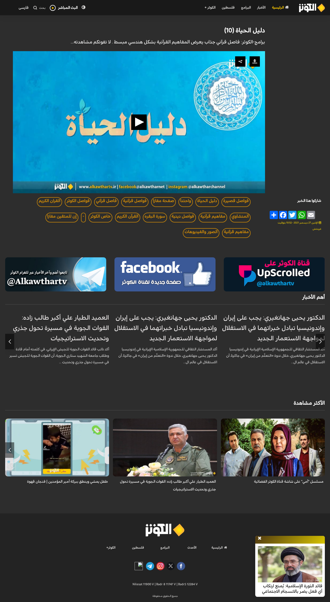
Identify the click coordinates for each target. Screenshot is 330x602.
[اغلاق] (259, 538)
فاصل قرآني (106, 201)
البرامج (246, 7)
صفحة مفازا (163, 201)
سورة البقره (155, 216)
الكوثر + (210, 7)
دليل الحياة (207, 201)
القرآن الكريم (127, 216)
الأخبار (261, 7)
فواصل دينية (182, 216)
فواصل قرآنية (135, 201)
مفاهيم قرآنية (212, 216)
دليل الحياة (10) (244, 30)
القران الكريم (49, 201)
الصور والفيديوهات (201, 232)
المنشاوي (240, 216)
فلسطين (228, 7)
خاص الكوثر (100, 216)
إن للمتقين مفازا (62, 216)
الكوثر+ (111, 547)
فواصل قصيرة (236, 201)
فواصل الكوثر (78, 201)
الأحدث (191, 547)
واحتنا (185, 201)
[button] (139, 122)
